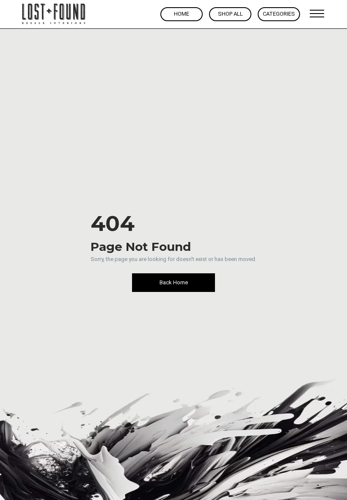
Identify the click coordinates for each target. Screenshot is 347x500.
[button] (317, 14)
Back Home (174, 282)
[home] (53, 14)
